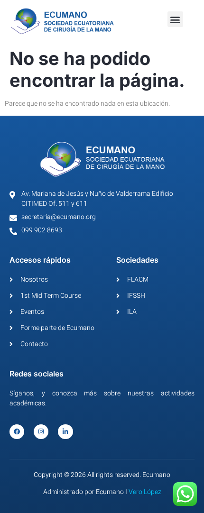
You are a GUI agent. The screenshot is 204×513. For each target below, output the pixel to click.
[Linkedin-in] (65, 431)
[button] (175, 19)
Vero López (145, 492)
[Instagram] (41, 431)
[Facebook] (16, 431)
